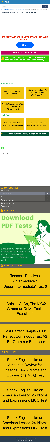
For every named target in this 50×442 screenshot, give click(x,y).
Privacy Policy (32, 438)
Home (2, 9)
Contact (17, 438)
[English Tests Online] (5, 2)
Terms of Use (24, 438)
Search (45, 6)
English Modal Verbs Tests (19, 9)
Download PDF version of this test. (25, 52)
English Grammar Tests (8, 9)
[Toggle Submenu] (47, 193)
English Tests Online (27, 440)
